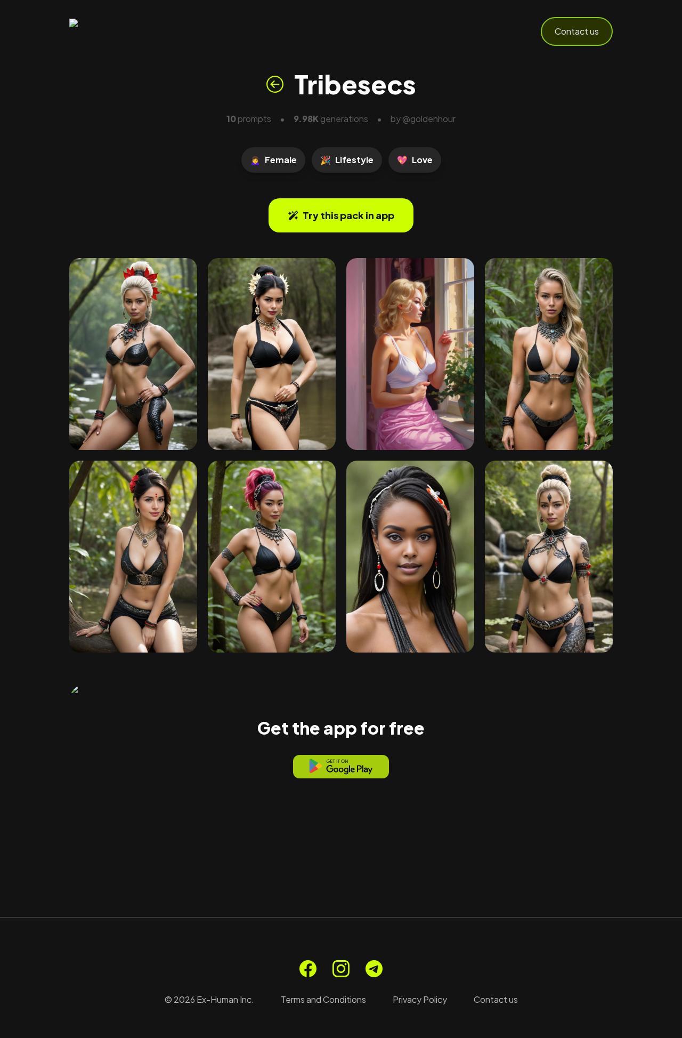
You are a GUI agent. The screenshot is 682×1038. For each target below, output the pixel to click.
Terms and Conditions (323, 999)
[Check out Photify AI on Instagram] (341, 968)
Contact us (577, 31)
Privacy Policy (420, 999)
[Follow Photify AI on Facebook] (307, 968)
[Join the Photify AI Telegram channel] (374, 968)
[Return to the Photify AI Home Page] (121, 31)
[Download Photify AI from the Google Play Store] (341, 766)
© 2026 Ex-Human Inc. (209, 999)
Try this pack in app (348, 215)
